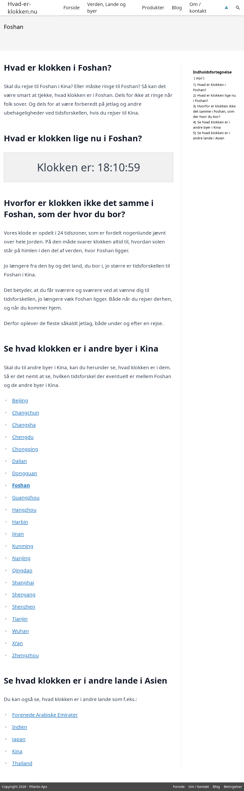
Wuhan (20, 631)
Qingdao (22, 570)
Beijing (20, 400)
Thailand (22, 763)
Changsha (24, 424)
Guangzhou (26, 497)
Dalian (19, 461)
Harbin (20, 521)
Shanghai (23, 582)
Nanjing (21, 558)
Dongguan (24, 473)
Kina (17, 751)
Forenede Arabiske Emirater (45, 714)
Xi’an (17, 643)
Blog (177, 7)
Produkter (153, 7)
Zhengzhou (25, 655)
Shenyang (24, 594)
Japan (18, 739)
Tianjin (20, 618)
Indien (19, 726)
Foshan (21, 485)
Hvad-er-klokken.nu (22, 7)
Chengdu (23, 436)
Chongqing (25, 449)
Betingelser (233, 786)
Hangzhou (24, 509)
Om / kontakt (197, 7)
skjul (199, 78)
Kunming (22, 546)
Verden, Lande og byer (106, 7)
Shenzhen (23, 606)
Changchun (25, 412)
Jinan (18, 533)
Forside (71, 7)
